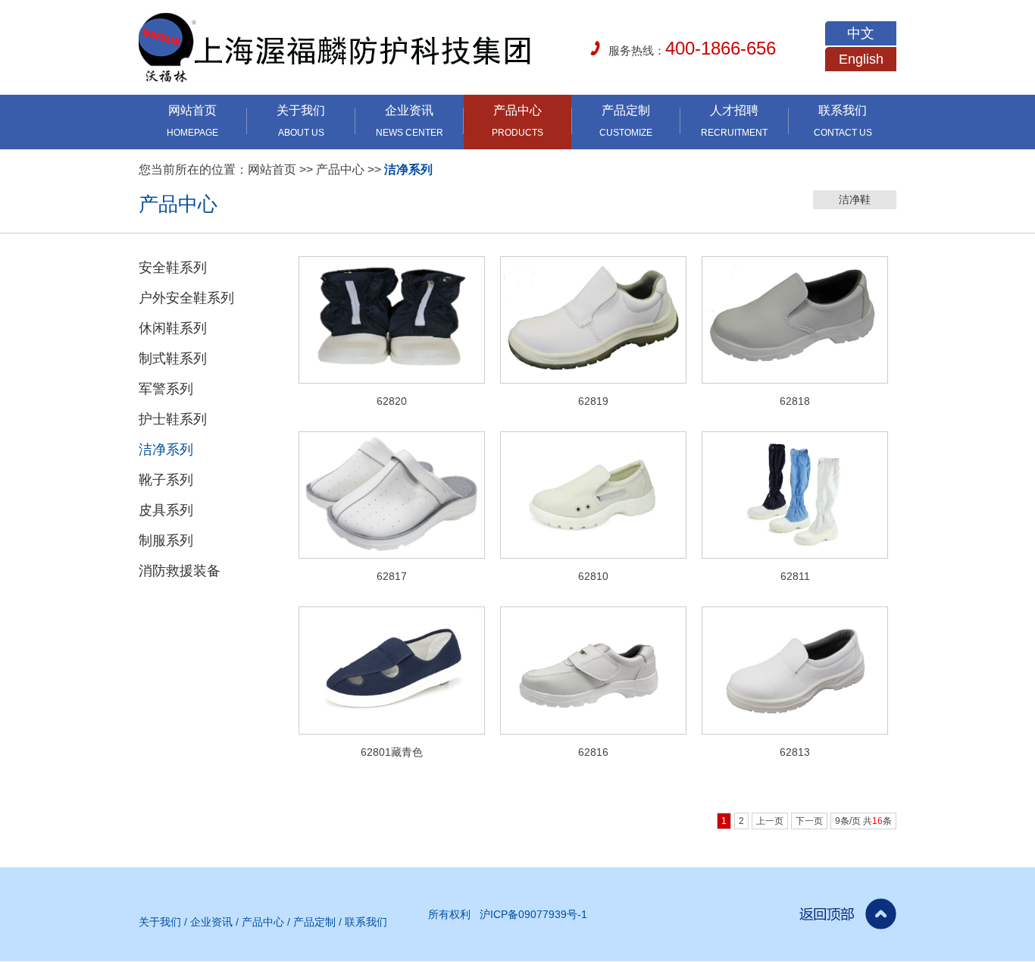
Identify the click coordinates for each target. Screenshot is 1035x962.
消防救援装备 (179, 570)
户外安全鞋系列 (186, 298)
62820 (392, 401)
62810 (593, 576)
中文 (860, 33)
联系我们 (366, 922)
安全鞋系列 (173, 267)
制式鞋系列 (173, 358)
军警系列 (166, 388)
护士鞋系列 (173, 419)
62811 (795, 576)
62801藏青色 (392, 752)
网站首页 (272, 169)
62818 (795, 401)
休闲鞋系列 (173, 328)
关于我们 (160, 922)
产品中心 (340, 169)
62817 (392, 576)
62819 (593, 401)
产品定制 (314, 922)
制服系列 (166, 540)
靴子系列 (166, 479)
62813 (795, 752)
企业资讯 (211, 922)
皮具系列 (166, 510)
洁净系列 (408, 169)
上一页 (769, 821)
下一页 (809, 821)
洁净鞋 (855, 199)
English (861, 59)
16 (877, 821)
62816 (593, 752)
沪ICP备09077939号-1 (533, 914)
